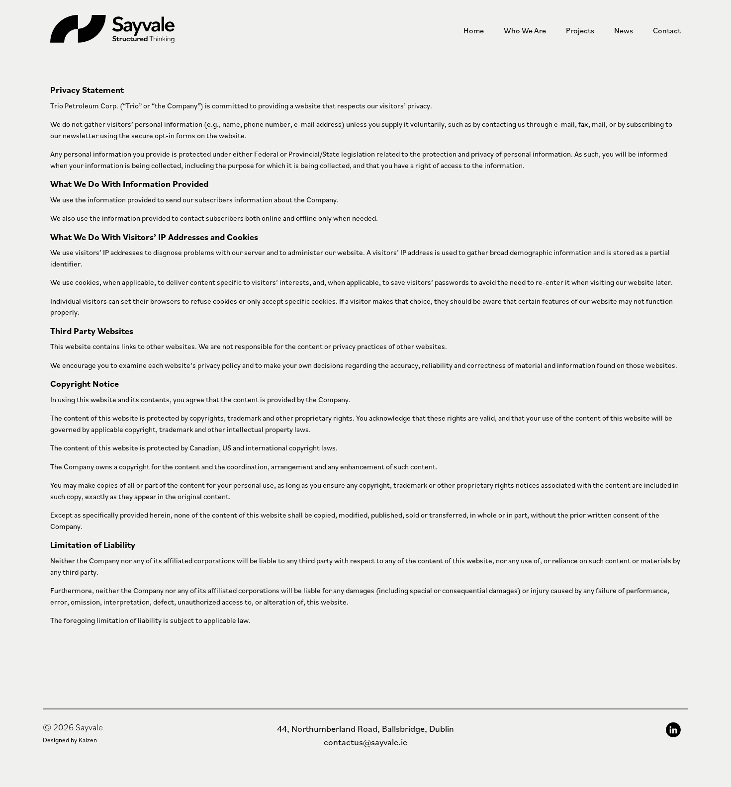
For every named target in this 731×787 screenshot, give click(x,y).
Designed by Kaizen (70, 740)
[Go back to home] (139, 30)
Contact (667, 30)
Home (473, 30)
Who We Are (525, 30)
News (623, 30)
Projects (580, 30)
